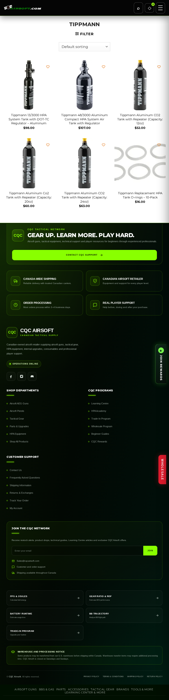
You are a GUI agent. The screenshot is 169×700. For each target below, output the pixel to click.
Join (150, 551)
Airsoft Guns (26, 689)
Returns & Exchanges (21, 492)
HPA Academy (98, 411)
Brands (122, 689)
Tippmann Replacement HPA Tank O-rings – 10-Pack (140, 195)
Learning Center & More (85, 692)
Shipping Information (20, 485)
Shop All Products (19, 441)
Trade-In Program (100, 418)
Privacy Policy (91, 677)
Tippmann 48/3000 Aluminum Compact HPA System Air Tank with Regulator (84, 119)
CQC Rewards (99, 441)
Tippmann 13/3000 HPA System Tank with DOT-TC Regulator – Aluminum (29, 119)
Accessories (78, 689)
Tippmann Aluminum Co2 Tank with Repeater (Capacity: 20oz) (29, 197)
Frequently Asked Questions (25, 477)
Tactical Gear (17, 418)
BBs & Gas (46, 689)
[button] (84, 34)
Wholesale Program (101, 426)
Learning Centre (99, 403)
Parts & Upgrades (19, 426)
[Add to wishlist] (48, 67)
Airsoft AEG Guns (19, 403)
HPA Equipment (18, 433)
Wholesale (162, 469)
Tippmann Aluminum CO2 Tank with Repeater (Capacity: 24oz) (84, 197)
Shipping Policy (135, 677)
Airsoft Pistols (17, 411)
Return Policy (154, 677)
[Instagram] (21, 376)
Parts (61, 689)
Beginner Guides (100, 433)
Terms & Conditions (113, 677)
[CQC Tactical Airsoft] (67, 8)
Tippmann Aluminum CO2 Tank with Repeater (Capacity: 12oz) (140, 119)
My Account (16, 508)
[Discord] (32, 376)
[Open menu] (160, 7)
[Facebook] (11, 376)
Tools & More (142, 689)
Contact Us (16, 470)
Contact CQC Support (81, 255)
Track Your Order (19, 500)
